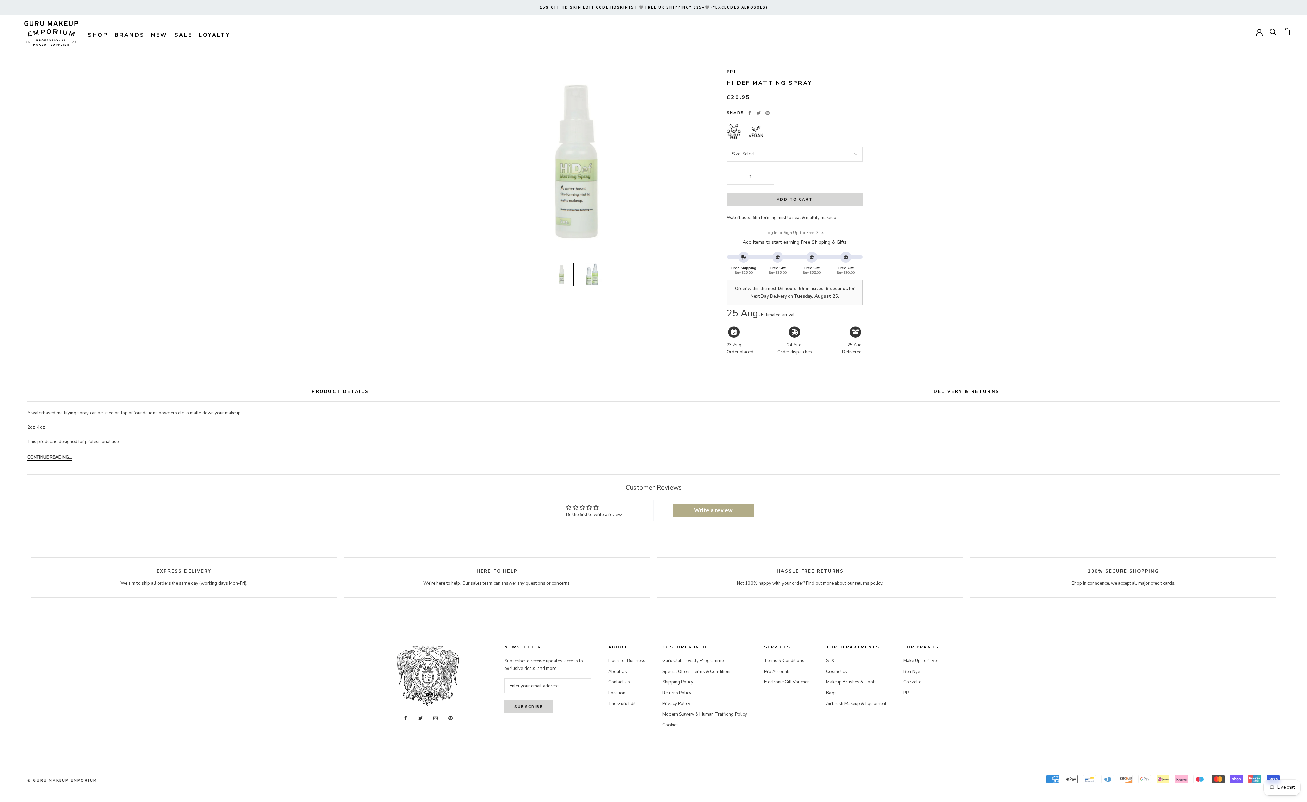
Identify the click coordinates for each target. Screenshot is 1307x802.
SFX (830, 661)
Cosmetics (836, 672)
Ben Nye (911, 672)
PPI (731, 71)
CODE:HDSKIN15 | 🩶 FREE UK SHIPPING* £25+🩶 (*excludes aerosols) (654, 7)
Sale (183, 35)
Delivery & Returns (967, 392)
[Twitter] (759, 113)
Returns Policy (676, 693)
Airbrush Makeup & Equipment (856, 704)
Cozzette (912, 682)
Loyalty (214, 35)
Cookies (670, 725)
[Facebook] (750, 113)
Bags (831, 693)
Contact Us (619, 682)
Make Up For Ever (920, 661)
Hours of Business (626, 661)
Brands (130, 35)
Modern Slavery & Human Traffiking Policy (704, 714)
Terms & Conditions (784, 661)
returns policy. (869, 583)
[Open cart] (1287, 31)
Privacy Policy (676, 704)
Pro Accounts (777, 672)
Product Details (340, 392)
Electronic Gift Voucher (786, 682)
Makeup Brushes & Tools (851, 682)
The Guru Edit (622, 704)
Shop (98, 35)
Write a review (713, 510)
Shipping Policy (677, 682)
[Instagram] (435, 717)
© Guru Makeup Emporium (62, 780)
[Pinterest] (767, 113)
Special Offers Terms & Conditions (697, 672)
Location (616, 693)
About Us (617, 672)
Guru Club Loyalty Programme (693, 661)
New (159, 35)
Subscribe (528, 706)
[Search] (1273, 31)
